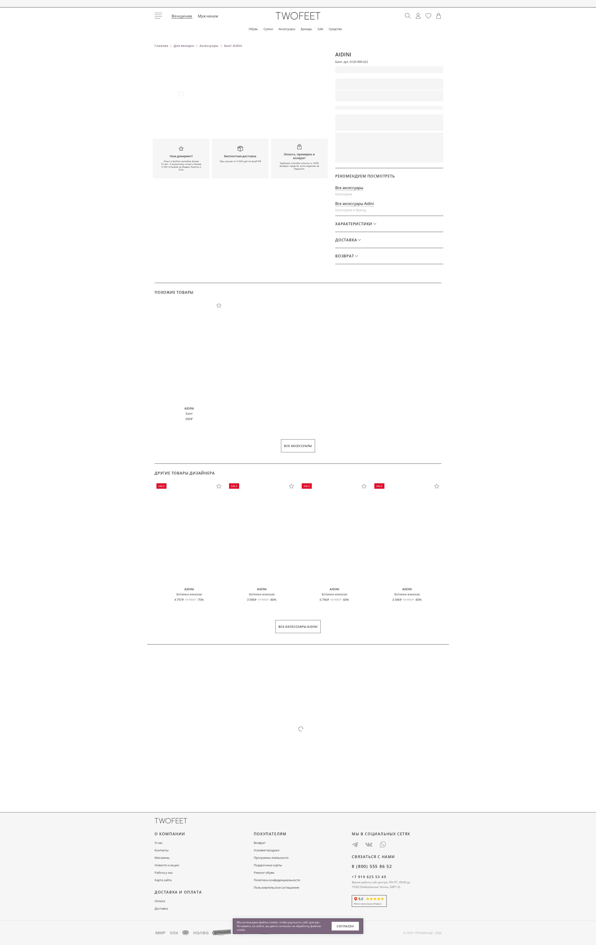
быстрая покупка (360, 156)
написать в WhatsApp (416, 156)
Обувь (253, 29)
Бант (189, 413)
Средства (335, 29)
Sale (320, 29)
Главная (161, 46)
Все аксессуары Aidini (354, 203)
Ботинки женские (189, 594)
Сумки (268, 29)
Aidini (343, 54)
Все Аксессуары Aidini (298, 626)
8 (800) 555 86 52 (372, 866)
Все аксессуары (349, 187)
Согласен (345, 926)
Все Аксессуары (298, 446)
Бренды (306, 29)
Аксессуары (286, 29)
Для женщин (184, 46)
